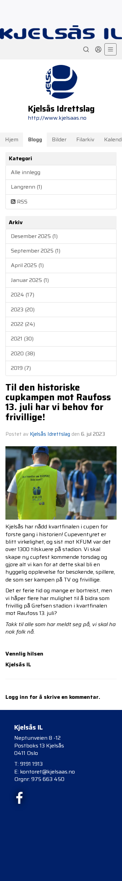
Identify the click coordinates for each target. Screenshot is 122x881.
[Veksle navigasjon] (110, 49)
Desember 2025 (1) (34, 236)
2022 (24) (23, 324)
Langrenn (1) (26, 187)
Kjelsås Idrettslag (50, 434)
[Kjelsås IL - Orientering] (61, 32)
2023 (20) (23, 309)
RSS (21, 201)
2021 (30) (22, 338)
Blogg (35, 139)
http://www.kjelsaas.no (57, 118)
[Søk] (86, 49)
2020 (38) (23, 353)
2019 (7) (21, 368)
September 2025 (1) (35, 250)
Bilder (59, 139)
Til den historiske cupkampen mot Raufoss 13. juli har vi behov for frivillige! (58, 402)
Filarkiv (85, 139)
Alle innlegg (25, 172)
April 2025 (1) (27, 265)
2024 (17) (22, 294)
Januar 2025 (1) (30, 280)
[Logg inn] (98, 49)
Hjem (11, 139)
